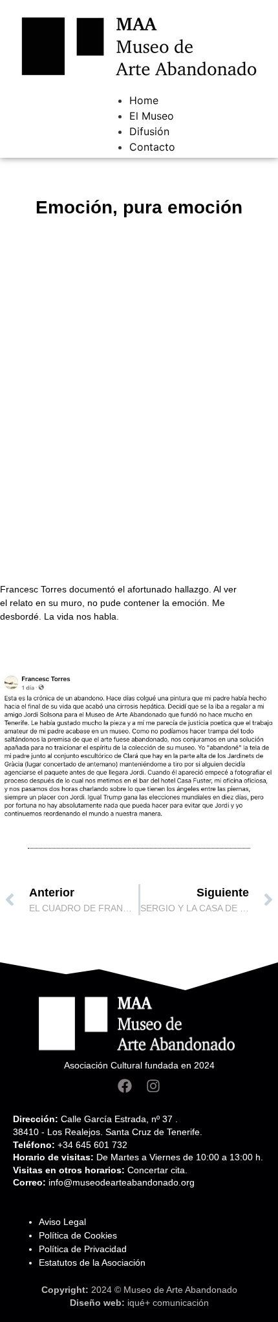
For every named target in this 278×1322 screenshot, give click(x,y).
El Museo (151, 115)
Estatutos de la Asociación (92, 1262)
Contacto (152, 146)
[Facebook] (125, 1086)
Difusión (149, 131)
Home (143, 100)
